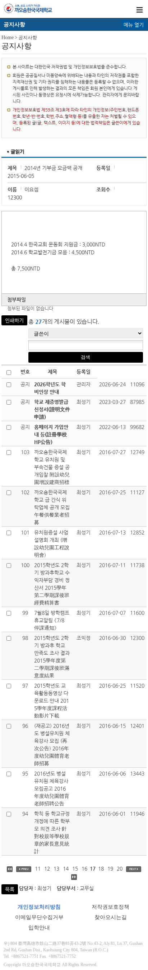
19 (110, 868)
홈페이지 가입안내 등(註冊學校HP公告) (51, 434)
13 (56, 868)
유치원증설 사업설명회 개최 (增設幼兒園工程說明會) (51, 543)
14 (66, 868)
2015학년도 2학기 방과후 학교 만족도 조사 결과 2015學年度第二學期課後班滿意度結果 (52, 656)
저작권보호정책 (110, 907)
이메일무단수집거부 (39, 917)
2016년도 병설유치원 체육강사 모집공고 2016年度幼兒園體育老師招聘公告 (51, 788)
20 (119, 868)
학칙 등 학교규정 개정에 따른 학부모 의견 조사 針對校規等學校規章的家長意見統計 (52, 832)
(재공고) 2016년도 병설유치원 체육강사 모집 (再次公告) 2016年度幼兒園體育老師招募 (52, 744)
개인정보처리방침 (39, 907)
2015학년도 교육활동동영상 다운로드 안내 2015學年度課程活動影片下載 (51, 701)
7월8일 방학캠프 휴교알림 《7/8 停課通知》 (51, 620)
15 (75, 868)
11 (38, 868)
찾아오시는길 (110, 917)
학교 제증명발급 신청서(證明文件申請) (52, 409)
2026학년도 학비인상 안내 (50, 388)
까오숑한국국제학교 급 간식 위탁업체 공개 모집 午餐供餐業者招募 (52, 507)
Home (7, 37)
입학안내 (39, 928)
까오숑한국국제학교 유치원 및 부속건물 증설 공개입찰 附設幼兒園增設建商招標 (52, 467)
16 (84, 868)
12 (47, 868)
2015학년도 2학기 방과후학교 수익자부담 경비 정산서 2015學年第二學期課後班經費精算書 (52, 584)
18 (101, 868)
